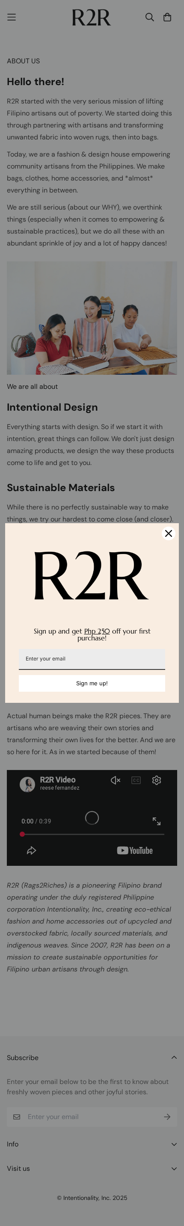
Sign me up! (92, 683)
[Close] (168, 533)
